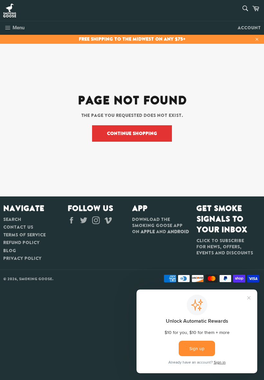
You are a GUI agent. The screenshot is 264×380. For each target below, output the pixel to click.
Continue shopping (132, 133)
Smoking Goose (35, 278)
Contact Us (18, 227)
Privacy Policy (22, 258)
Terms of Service (24, 235)
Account (249, 27)
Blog (9, 250)
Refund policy (21, 242)
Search (12, 219)
